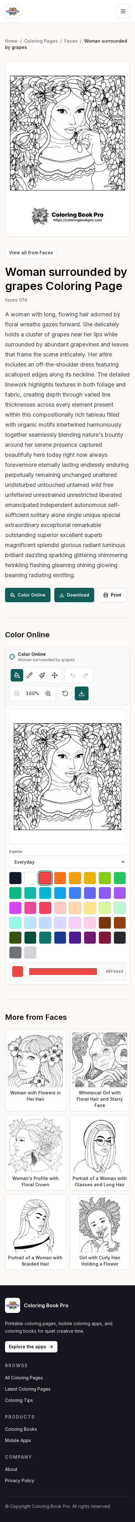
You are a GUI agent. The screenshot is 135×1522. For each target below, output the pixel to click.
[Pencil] (29, 675)
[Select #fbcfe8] (90, 923)
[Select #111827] (15, 878)
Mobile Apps (18, 1440)
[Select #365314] (15, 937)
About (11, 1469)
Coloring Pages (41, 41)
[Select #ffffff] (30, 878)
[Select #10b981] (15, 893)
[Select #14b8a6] (30, 893)
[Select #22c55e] (120, 878)
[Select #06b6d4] (45, 893)
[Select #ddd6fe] (60, 923)
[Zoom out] (17, 693)
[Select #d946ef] (15, 908)
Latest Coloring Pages (28, 1389)
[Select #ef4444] (45, 878)
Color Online (32, 595)
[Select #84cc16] (105, 878)
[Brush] (42, 675)
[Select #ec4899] (30, 908)
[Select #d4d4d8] (30, 952)
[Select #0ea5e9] (60, 893)
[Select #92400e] (120, 923)
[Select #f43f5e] (45, 908)
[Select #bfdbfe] (45, 923)
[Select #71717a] (15, 952)
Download (78, 595)
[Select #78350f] (105, 923)
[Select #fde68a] (90, 908)
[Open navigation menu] (123, 11)
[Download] (82, 693)
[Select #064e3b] (30, 937)
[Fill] (17, 675)
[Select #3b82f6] (75, 893)
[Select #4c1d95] (75, 937)
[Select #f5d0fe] (75, 923)
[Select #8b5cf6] (105, 893)
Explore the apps (27, 1346)
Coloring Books (21, 1429)
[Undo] (73, 675)
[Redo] (85, 675)
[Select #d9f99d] (105, 908)
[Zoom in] (48, 693)
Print (116, 595)
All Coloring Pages (24, 1377)
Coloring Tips (19, 1400)
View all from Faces (31, 252)
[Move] (54, 675)
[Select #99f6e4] (15, 923)
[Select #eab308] (90, 878)
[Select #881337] (105, 937)
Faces (71, 41)
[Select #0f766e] (45, 937)
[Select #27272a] (120, 937)
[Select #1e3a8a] (60, 937)
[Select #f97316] (60, 878)
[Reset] (65, 693)
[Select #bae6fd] (30, 923)
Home (11, 41)
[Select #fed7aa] (75, 908)
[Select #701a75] (90, 937)
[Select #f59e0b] (75, 878)
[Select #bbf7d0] (120, 908)
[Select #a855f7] (120, 893)
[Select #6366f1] (90, 893)
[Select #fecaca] (60, 908)
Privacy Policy (19, 1480)
